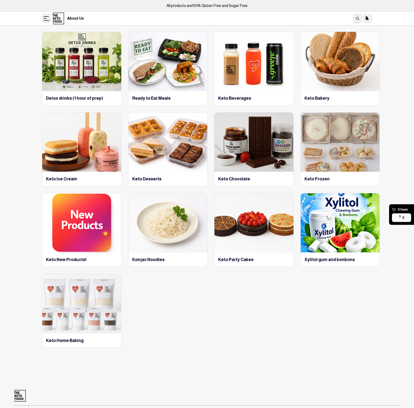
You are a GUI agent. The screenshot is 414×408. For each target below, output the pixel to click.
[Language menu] (367, 18)
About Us (75, 18)
